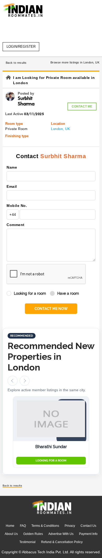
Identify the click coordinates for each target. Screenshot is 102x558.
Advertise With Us (60, 534)
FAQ (23, 526)
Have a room (68, 293)
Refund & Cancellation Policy (62, 542)
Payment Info (88, 534)
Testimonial (27, 542)
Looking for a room (30, 293)
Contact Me (82, 106)
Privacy (70, 526)
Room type (14, 124)
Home (10, 526)
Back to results (16, 62)
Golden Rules (33, 534)
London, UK (60, 129)
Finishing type (17, 136)
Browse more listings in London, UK (74, 62)
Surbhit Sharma (63, 156)
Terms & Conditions (45, 526)
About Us (11, 534)
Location (58, 124)
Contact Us (88, 526)
